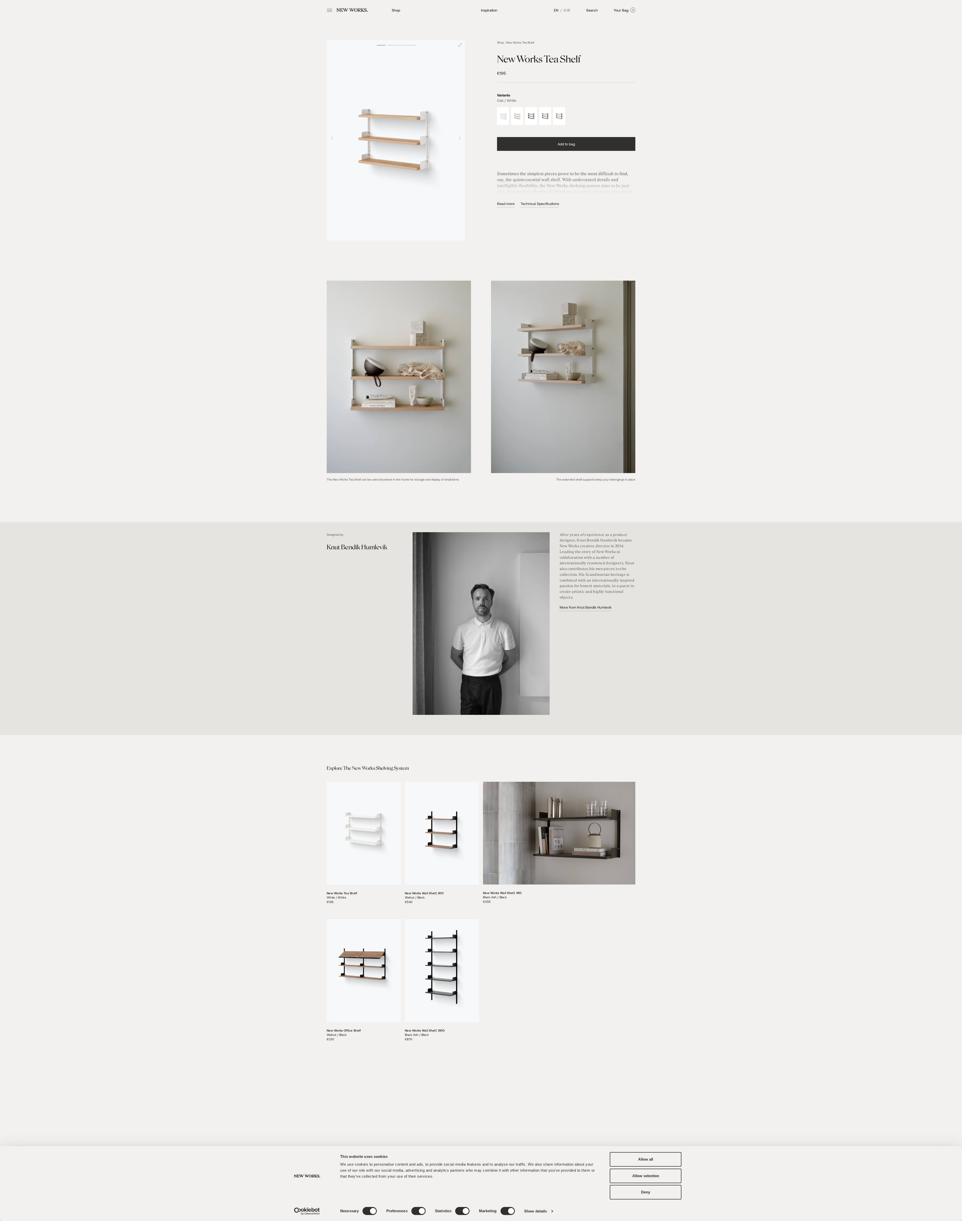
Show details (535, 1211)
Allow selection (645, 1176)
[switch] (418, 1211)
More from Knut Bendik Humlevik (586, 607)
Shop (396, 10)
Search (592, 10)
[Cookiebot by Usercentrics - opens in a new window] (307, 1211)
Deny (645, 1192)
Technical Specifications (540, 203)
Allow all (645, 1159)
